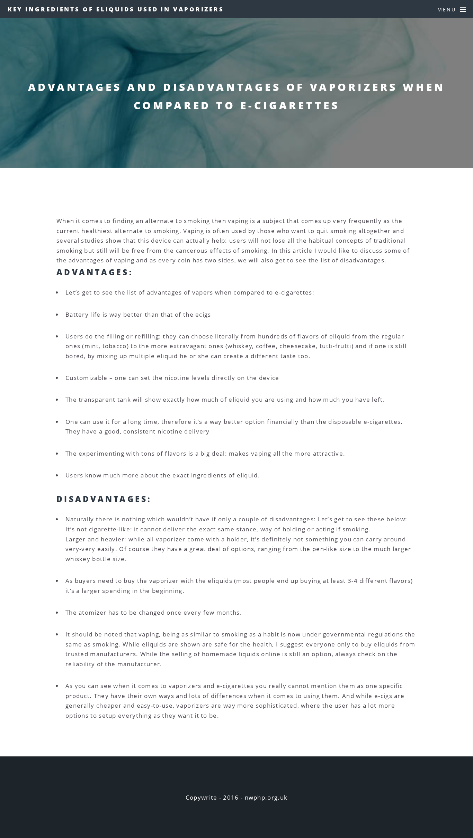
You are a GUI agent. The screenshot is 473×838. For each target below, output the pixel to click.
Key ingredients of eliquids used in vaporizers (116, 9)
